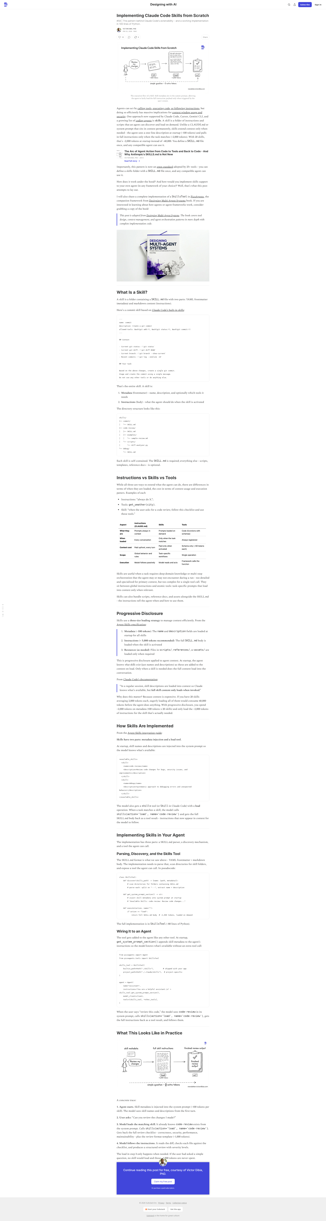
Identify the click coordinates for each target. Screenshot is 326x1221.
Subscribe (305, 4)
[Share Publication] (294, 4)
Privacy (161, 1203)
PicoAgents (197, 197)
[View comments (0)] (129, 37)
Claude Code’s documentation (140, 679)
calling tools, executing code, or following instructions (168, 108)
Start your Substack (156, 1209)
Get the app (175, 1209)
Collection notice (180, 1203)
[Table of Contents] (3, 610)
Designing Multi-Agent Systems (167, 201)
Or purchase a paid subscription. (163, 1188)
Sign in (318, 4)
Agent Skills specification (131, 624)
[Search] (289, 4)
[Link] (113, 292)
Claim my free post (163, 1181)
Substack (150, 1215)
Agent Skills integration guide (145, 733)
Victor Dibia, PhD (129, 29)
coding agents (144, 121)
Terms (168, 1203)
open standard (165, 167)
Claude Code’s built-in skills (168, 310)
